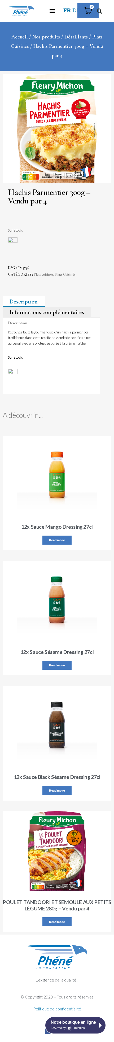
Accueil (19, 37)
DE (76, 10)
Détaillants (76, 37)
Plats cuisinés (43, 274)
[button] (52, 10)
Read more (57, 540)
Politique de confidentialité (57, 1008)
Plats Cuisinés (65, 274)
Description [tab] (24, 301)
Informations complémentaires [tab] (47, 312)
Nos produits (46, 37)
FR (67, 10)
